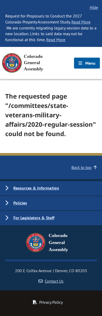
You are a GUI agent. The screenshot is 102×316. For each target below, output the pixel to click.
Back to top (81, 167)
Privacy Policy (51, 302)
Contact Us (54, 281)
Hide (94, 7)
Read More (80, 22)
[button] (51, 188)
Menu (89, 63)
